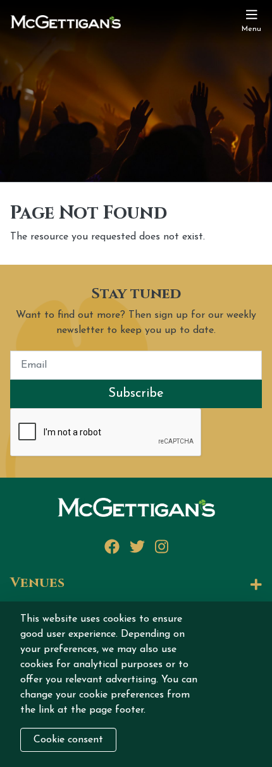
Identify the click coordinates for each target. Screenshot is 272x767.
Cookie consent (68, 740)
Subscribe (136, 393)
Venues (37, 583)
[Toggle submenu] (168, 585)
